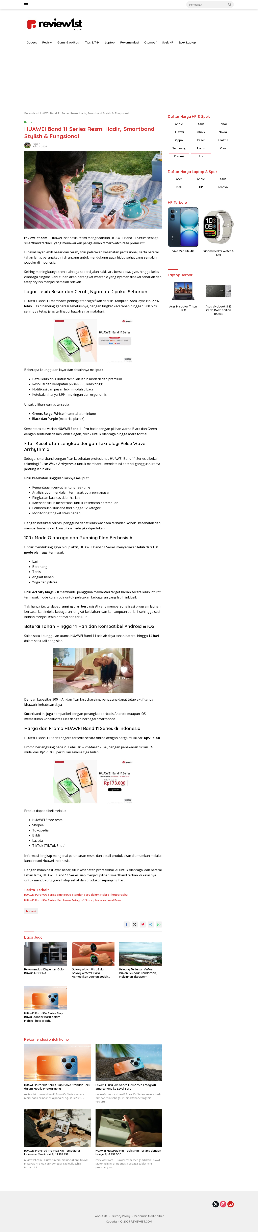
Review (47, 42)
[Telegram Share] (151, 924)
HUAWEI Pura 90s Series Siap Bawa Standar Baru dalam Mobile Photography (76, 895)
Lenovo (223, 187)
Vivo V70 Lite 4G (183, 251)
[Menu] (27, 4)
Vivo (223, 148)
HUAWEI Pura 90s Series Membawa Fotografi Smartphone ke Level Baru (72, 900)
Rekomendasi (129, 42)
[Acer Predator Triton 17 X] (183, 291)
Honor (222, 124)
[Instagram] (223, 1204)
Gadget (32, 42)
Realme (223, 140)
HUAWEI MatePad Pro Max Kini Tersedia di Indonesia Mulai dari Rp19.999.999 (52, 1152)
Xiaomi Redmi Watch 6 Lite (218, 253)
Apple (179, 124)
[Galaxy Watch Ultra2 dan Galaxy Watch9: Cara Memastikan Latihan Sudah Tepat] (93, 954)
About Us (101, 1216)
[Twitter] (215, 1204)
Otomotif (150, 42)
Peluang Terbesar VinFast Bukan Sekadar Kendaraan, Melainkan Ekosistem (138, 973)
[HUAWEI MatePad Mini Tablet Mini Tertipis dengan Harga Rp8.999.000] (129, 1128)
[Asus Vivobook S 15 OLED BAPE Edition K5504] (218, 291)
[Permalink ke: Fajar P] (27, 145)
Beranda (29, 113)
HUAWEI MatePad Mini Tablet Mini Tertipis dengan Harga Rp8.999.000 (128, 1152)
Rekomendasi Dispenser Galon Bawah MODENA (44, 971)
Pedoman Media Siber (149, 1216)
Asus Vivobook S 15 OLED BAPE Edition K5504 (218, 310)
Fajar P (36, 143)
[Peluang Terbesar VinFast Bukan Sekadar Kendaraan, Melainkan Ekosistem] (140, 954)
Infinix (201, 132)
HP (201, 187)
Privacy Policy (121, 1216)
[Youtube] (230, 1204)
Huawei (179, 132)
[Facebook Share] (127, 924)
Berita (28, 122)
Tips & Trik (92, 42)
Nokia (223, 132)
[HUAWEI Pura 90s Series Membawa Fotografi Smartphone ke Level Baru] (129, 1062)
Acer (179, 179)
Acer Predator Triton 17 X (183, 308)
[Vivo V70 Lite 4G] (183, 227)
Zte (201, 156)
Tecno (201, 148)
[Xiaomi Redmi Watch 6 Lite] (218, 227)
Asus (201, 124)
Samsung (178, 148)
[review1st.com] (54, 23)
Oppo (179, 140)
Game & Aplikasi (68, 42)
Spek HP (167, 42)
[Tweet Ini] (135, 924)
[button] (230, 4)
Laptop (110, 42)
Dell (179, 187)
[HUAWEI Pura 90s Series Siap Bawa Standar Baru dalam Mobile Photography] (45, 998)
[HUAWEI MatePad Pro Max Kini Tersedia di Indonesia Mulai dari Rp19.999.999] (57, 1128)
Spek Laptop (187, 42)
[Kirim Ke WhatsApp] (159, 924)
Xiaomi (179, 156)
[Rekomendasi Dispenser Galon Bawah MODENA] (45, 954)
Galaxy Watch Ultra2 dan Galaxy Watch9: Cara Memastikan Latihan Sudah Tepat (90, 973)
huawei (31, 911)
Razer (201, 140)
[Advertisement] (129, 77)
